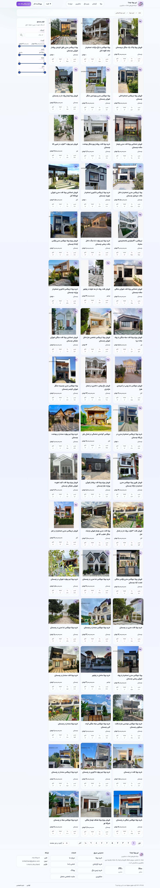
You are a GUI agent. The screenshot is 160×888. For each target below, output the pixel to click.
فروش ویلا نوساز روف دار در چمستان (65, 95)
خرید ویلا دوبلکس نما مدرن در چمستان (96, 579)
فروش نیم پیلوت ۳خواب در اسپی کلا (65, 144)
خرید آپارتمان (97, 864)
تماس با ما (71, 864)
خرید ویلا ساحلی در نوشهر (101, 675)
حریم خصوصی (20, 885)
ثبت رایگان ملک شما (23, 4)
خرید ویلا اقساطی (120, 13)
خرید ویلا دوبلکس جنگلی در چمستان (129, 820)
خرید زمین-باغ (97, 870)
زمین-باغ (86, 4)
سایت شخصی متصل (67, 876)
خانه (139, 13)
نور (77, 151)
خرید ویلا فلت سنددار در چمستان (66, 675)
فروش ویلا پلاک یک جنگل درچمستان (129, 47)
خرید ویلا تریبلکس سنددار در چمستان (64, 772)
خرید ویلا (131, 13)
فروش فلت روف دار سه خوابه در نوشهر (96, 289)
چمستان (139, 54)
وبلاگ (73, 870)
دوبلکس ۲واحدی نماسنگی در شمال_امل (96, 434)
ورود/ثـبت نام (38, 4)
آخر (80, 843)
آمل (109, 55)
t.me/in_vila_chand (33, 864)
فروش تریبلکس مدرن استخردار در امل (64, 531)
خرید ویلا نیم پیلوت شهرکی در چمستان (64, 579)
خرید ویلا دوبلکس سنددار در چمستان (97, 627)
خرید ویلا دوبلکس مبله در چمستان (66, 820)
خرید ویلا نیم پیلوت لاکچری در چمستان (96, 772)
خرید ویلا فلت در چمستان (133, 772)
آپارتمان (94, 4)
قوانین (28, 885)
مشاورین (78, 4)
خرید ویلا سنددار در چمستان (68, 723)
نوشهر (108, 296)
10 (85, 843)
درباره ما (70, 4)
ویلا (101, 4)
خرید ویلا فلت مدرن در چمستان (131, 627)
